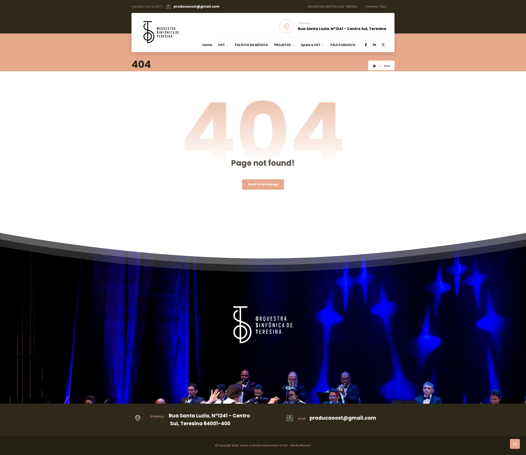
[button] (366, 45)
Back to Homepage (263, 184)
